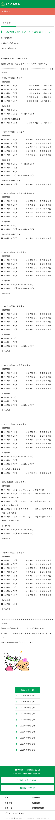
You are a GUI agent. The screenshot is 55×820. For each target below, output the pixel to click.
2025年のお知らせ (27, 695)
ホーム (7, 797)
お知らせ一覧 (27, 689)
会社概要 (36, 797)
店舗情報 (36, 802)
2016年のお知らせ (27, 750)
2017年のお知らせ (27, 743)
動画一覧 (8, 808)
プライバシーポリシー (14, 813)
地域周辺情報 (38, 808)
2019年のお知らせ (27, 731)
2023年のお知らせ (27, 707)
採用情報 (8, 802)
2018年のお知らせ (27, 737)
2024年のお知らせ (27, 701)
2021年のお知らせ (27, 719)
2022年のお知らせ (27, 713)
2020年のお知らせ (27, 725)
